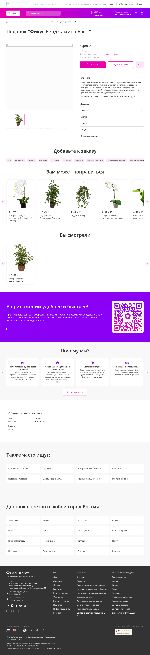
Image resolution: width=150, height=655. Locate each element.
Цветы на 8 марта (120, 605)
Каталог (15, 13)
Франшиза (58, 597)
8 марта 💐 (40, 421)
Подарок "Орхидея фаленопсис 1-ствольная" (113, 214)
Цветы (115, 581)
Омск (45, 530)
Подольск (12, 551)
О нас (34, 4)
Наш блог (57, 605)
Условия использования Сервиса (92, 589)
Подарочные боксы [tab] (95, 160)
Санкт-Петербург (120, 530)
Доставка (40, 4)
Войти (141, 4)
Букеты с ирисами (120, 479)
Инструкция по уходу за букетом (91, 593)
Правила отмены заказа (88, 609)
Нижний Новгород (16, 541)
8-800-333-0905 (15, 594)
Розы (114, 589)
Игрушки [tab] (67, 160)
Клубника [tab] (43, 160)
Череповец (13, 520)
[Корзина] (142, 13)
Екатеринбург (49, 551)
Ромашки (116, 468)
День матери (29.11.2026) (123, 613)
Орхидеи (47, 468)
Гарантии (54, 4)
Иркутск (115, 541)
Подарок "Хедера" (79, 213)
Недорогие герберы (17, 479)
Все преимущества (75, 392)
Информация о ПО (61, 609)
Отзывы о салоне (84, 597)
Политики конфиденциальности (91, 585)
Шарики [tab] (31, 160)
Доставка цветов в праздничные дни (91, 614)
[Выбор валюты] (116, 4)
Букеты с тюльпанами (18, 468)
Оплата (47, 4)
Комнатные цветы (120, 601)
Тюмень (81, 551)
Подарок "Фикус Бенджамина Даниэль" (50, 214)
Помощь (96, 4)
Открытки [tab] (19, 160)
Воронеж (116, 551)
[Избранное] (135, 13)
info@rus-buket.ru (16, 600)
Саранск (116, 520)
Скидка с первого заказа (88, 605)
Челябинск (82, 541)
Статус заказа (127, 4)
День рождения (119, 577)
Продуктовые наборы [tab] (139, 160)
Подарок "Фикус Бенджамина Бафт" (17, 278)
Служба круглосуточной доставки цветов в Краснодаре (31, 637)
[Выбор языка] (111, 4)
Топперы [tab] (79, 160)
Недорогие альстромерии (89, 468)
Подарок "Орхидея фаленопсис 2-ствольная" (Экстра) (20, 216)
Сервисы (103, 4)
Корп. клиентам (77, 4)
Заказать (95, 64)
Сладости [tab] (55, 160)
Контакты (87, 4)
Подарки (116, 593)
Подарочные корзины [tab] (117, 160)
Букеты (115, 585)
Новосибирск (49, 541)
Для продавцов (65, 4)
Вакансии (57, 613)
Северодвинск (84, 530)
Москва (11, 530)
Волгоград (82, 520)
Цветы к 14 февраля (121, 609)
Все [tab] (9, 160)
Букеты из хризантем (52, 479)
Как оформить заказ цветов (89, 601)
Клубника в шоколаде (122, 597)
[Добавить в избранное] (140, 64)
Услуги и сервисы (61, 601)
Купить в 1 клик (121, 64)
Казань (46, 520)
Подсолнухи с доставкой (89, 479)
